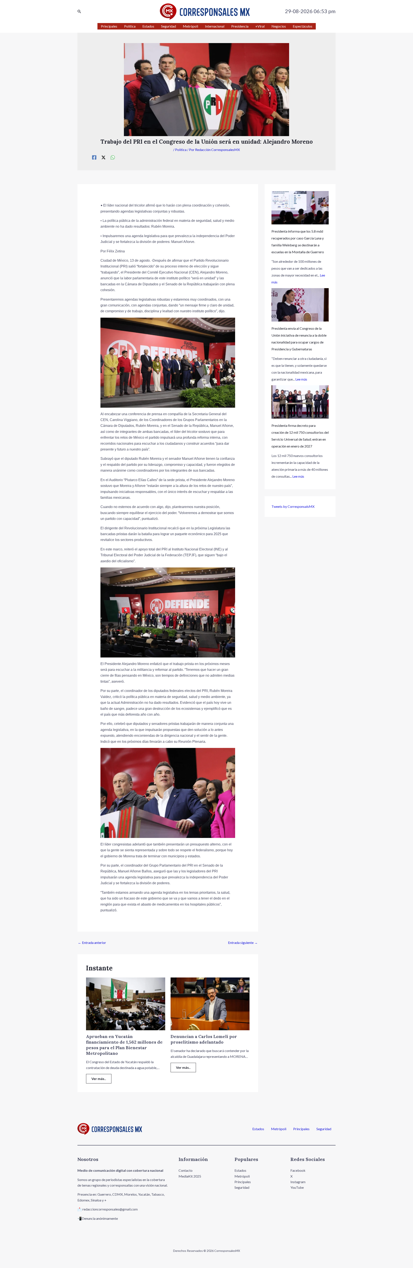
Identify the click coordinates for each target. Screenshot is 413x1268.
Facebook (297, 1170)
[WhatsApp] (113, 157)
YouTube (297, 1187)
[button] (79, 11)
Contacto (186, 1170)
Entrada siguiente (243, 942)
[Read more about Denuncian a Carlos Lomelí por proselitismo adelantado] (210, 1003)
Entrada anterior (92, 942)
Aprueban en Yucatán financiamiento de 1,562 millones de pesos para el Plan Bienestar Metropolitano (124, 1045)
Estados (258, 1129)
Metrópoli (278, 1129)
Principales (301, 1129)
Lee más (301, 379)
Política (180, 150)
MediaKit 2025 (190, 1176)
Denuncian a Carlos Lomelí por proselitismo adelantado (204, 1039)
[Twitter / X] (103, 157)
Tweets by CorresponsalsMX (292, 506)
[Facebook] (94, 157)
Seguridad (323, 1129)
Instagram (297, 1182)
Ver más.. (98, 1079)
